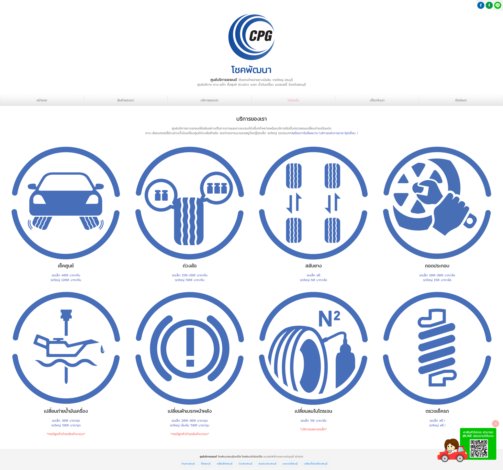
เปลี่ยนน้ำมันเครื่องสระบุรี (315, 463)
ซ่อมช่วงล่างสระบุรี (267, 463)
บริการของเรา (209, 100)
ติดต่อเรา (461, 100)
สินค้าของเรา (125, 100)
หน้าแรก (42, 100)
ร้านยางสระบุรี (188, 463)
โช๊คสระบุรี (205, 463)
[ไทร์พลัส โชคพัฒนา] (489, 5)
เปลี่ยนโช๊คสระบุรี (224, 463)
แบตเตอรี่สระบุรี (290, 463)
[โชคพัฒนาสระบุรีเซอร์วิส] (480, 5)
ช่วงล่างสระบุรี (245, 463)
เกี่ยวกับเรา (377, 100)
